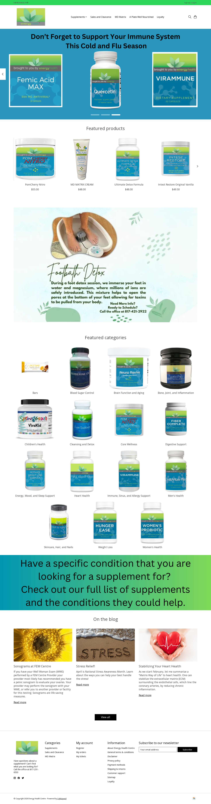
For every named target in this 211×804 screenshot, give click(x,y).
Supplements (51, 748)
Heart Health (82, 495)
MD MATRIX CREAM (82, 184)
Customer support (116, 773)
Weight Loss (105, 547)
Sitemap (111, 777)
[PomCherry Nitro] (35, 159)
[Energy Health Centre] (31, 17)
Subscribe (187, 749)
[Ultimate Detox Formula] (129, 159)
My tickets (81, 756)
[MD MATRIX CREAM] (82, 159)
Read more (20, 702)
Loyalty (160, 16)
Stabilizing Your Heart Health (160, 666)
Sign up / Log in (190, 2)
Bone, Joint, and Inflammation (176, 392)
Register (80, 748)
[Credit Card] (194, 798)
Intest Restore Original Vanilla (176, 184)
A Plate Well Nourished (141, 16)
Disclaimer (112, 756)
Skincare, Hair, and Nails (58, 547)
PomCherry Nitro (35, 184)
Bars (35, 392)
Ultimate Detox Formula (128, 184)
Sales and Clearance (100, 16)
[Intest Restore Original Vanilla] (175, 159)
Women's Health (152, 547)
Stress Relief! (85, 666)
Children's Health (35, 444)
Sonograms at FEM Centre (32, 666)
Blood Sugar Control (82, 392)
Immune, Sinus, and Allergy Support (129, 495)
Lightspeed (61, 798)
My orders (81, 752)
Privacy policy (114, 760)
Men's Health (176, 495)
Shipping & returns (116, 768)
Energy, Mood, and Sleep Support (35, 495)
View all (105, 717)
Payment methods (116, 764)
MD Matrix (120, 16)
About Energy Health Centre (121, 748)
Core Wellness (129, 444)
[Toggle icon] (190, 16)
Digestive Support (175, 444)
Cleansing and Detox (82, 444)
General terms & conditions (121, 752)
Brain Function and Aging (129, 392)
